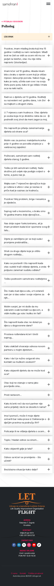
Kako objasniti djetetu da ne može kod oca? (24, 372)
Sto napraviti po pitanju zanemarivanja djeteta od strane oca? (24, 130)
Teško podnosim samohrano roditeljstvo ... (25, 280)
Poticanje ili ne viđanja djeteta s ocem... (25, 431)
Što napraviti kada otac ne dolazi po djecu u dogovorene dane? (23, 324)
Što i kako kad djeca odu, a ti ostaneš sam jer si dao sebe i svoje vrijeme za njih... (24, 294)
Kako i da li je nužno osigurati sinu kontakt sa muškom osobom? (22, 360)
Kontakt (23, 573)
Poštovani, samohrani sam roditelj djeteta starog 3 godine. (22, 157)
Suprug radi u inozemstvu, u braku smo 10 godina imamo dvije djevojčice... (24, 213)
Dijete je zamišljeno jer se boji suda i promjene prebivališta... (23, 240)
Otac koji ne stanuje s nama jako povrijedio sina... (21, 384)
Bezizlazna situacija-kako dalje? (21, 469)
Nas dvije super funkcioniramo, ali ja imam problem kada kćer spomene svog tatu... (25, 227)
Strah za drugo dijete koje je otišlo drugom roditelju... (22, 253)
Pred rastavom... (13, 394)
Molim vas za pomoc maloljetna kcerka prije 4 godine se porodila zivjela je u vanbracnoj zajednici (25, 143)
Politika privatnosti (35, 573)
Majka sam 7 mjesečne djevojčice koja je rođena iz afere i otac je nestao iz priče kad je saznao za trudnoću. (24, 187)
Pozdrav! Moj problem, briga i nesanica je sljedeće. (25, 201)
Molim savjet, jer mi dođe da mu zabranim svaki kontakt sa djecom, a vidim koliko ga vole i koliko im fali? (23, 310)
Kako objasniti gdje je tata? (18, 448)
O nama (14, 573)
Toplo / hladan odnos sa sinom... (21, 440)
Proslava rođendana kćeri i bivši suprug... (21, 336)
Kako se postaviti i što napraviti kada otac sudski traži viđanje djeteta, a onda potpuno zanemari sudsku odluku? (25, 266)
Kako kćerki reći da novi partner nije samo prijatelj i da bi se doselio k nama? (25, 405)
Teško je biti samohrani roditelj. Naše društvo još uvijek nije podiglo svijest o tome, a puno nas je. (24, 171)
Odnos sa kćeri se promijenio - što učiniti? (22, 459)
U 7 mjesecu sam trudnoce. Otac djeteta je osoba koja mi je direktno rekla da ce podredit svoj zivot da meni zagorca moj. (25, 116)
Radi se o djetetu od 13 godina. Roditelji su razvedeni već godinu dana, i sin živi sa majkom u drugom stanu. (25, 100)
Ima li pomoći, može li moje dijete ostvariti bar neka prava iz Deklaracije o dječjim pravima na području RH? (25, 419)
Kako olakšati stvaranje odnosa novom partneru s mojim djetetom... (24, 348)
